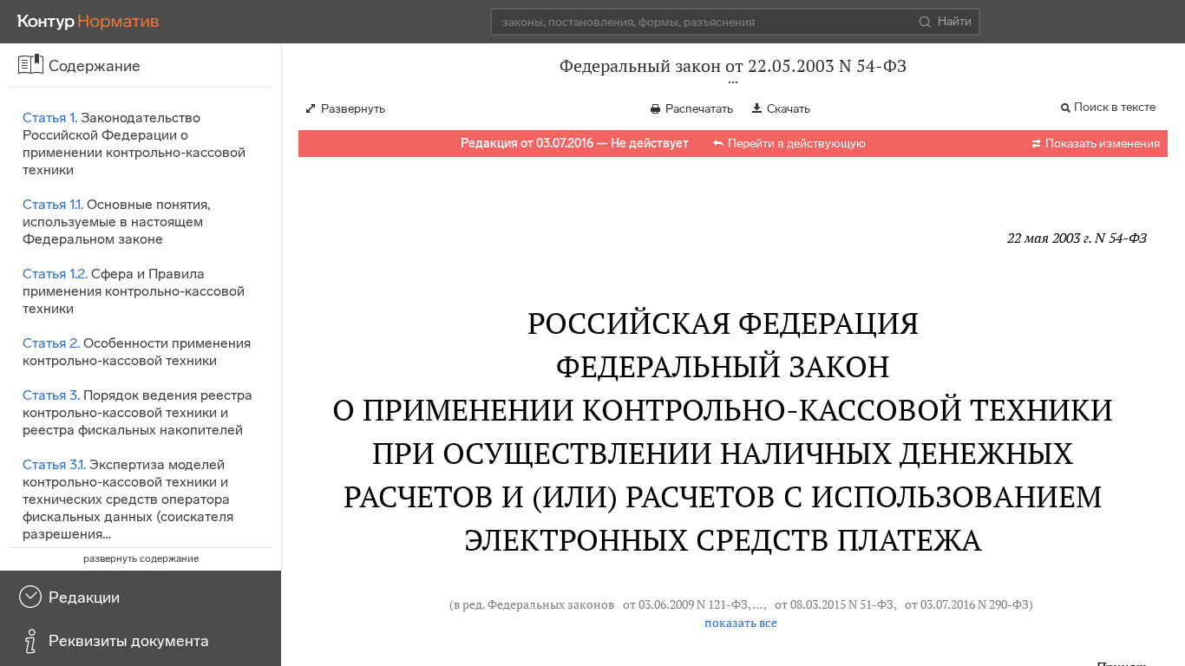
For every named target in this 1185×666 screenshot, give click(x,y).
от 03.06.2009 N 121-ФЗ (685, 604)
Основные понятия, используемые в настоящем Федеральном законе (116, 221)
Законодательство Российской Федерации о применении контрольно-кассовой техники (134, 143)
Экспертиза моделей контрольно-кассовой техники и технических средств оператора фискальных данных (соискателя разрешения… (128, 499)
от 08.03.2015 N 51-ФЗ (834, 604)
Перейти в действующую (797, 143)
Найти (955, 21)
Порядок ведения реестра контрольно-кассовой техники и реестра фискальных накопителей (137, 412)
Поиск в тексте (1115, 107)
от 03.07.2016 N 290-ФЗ (967, 604)
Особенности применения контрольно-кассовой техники (137, 352)
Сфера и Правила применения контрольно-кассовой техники (134, 291)
